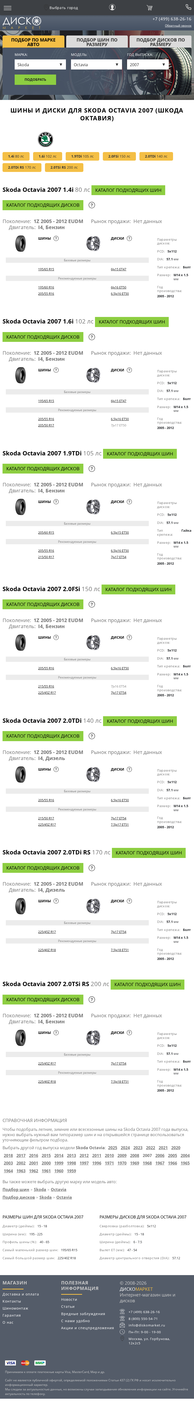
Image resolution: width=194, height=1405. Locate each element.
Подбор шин (16, 1189)
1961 (46, 1171)
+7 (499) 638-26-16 (172, 19)
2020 (175, 1147)
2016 (33, 1155)
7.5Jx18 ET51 (120, 950)
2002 (21, 1163)
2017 (21, 1155)
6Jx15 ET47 (118, 269)
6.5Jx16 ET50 (120, 294)
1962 (33, 1171)
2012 (84, 1155)
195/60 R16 (46, 287)
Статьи (68, 1306)
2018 (8, 1155)
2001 (33, 1163)
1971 (109, 1163)
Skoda (40, 1189)
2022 (150, 1147)
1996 (96, 1163)
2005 (172, 1155)
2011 (96, 1155)
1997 (84, 1163)
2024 (125, 1147)
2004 (185, 1155)
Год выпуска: (140, 55)
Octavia (58, 1189)
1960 (58, 1171)
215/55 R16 (46, 686)
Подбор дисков (19, 1197)
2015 (46, 1155)
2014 (58, 1155)
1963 (21, 1171)
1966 (172, 1163)
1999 (58, 1163)
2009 (122, 1155)
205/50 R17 (46, 425)
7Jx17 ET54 (118, 557)
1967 (159, 1163)
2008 (134, 1155)
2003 (8, 1163)
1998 (71, 1163)
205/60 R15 (46, 532)
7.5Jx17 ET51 (120, 824)
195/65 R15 (46, 269)
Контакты (12, 1301)
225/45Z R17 (47, 693)
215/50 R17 (46, 557)
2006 (159, 1155)
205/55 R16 (46, 294)
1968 (147, 1163)
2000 (46, 1163)
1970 (122, 1163)
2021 (163, 1147)
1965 (185, 1163)
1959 (71, 1171)
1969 (134, 1163)
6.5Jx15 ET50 (120, 532)
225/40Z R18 (47, 950)
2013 (71, 1155)
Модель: (79, 55)
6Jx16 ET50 (118, 287)
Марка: (21, 55)
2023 (137, 1147)
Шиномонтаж (15, 1308)
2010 (109, 1155)
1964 (8, 1171)
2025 (112, 1147)
